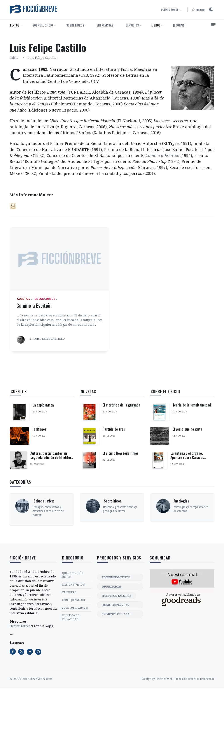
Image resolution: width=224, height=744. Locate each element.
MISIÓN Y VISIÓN (73, 584)
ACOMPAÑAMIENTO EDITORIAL (116, 577)
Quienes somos (169, 9)
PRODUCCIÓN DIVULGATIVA (111, 586)
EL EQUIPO (69, 592)
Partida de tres (114, 429)
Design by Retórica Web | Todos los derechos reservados (178, 679)
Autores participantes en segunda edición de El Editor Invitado (50, 457)
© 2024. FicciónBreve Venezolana (31, 679)
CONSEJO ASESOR (73, 600)
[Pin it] (30, 652)
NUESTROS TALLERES (116, 596)
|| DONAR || (179, 25)
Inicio (14, 57)
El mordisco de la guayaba (121, 405)
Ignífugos (39, 429)
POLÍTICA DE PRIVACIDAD (70, 617)
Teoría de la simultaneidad (192, 405)
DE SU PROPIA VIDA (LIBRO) (115, 605)
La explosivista (43, 405)
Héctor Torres (20, 626)
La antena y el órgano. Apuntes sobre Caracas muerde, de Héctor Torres (189, 457)
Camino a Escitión (34, 305)
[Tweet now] (21, 652)
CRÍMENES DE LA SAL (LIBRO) (116, 614)
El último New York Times (120, 453)
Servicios (132, 25)
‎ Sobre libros (75, 25)
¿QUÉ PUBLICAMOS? (75, 607)
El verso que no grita (187, 429)
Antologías (181, 501)
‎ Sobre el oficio (42, 25)
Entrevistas (105, 25)
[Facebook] (13, 651)
